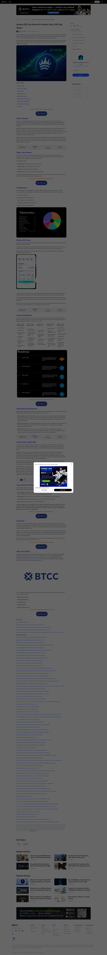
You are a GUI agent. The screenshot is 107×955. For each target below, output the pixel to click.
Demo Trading (44, 490)
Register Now (63, 490)
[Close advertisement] (71, 464)
